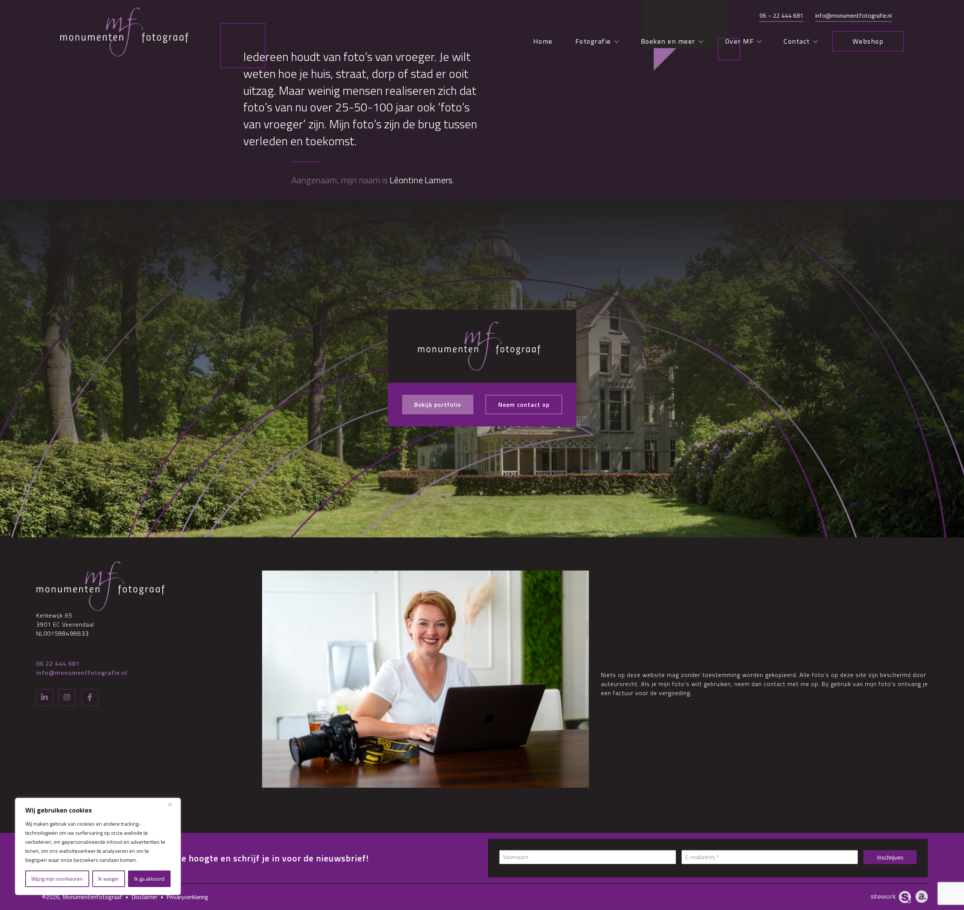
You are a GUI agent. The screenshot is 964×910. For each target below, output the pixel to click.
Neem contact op (523, 404)
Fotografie (593, 41)
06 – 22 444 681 (781, 15)
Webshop (868, 41)
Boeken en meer (668, 41)
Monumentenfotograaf (92, 896)
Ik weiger (108, 879)
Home (543, 41)
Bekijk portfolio (437, 404)
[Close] (172, 804)
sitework (883, 896)
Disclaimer (144, 896)
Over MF (739, 41)
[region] (98, 846)
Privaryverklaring (187, 896)
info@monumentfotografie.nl (853, 15)
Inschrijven (890, 857)
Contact (797, 41)
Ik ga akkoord (149, 879)
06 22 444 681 (57, 663)
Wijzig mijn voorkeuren (57, 879)
